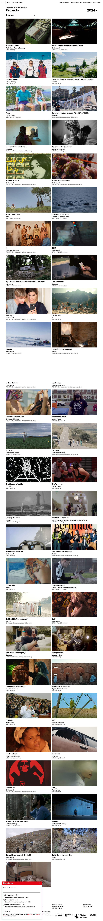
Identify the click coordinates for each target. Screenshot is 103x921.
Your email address (9, 888)
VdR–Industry (21, 7)
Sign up (7, 911)
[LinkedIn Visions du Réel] (86, 906)
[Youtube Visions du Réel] (91, 906)
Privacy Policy (29, 914)
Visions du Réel (11, 7)
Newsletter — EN (16, 896)
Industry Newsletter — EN (20, 905)
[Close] (39, 883)
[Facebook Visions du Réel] (89, 906)
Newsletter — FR (17, 901)
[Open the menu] (2, 2)
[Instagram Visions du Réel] (84, 906)
